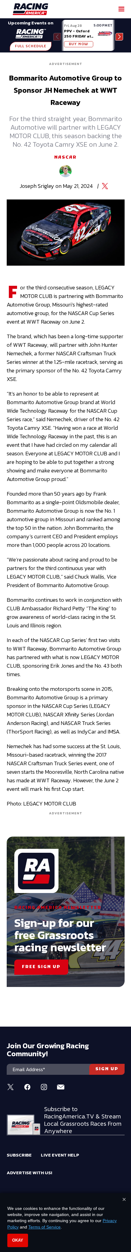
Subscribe (19, 1154)
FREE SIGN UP (41, 967)
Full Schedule (30, 46)
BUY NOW (78, 44)
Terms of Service (44, 1227)
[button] (119, 37)
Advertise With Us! (29, 1172)
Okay (17, 1240)
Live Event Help (60, 1154)
